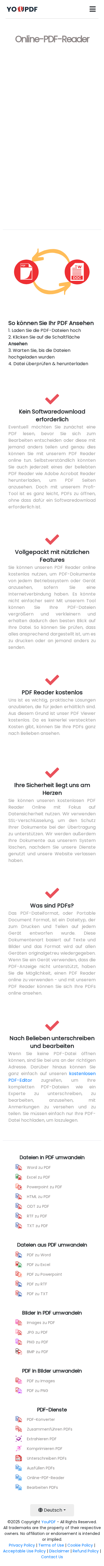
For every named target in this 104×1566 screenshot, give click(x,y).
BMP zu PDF (37, 1352)
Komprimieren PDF (44, 1448)
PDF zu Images (41, 1381)
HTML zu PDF (38, 1196)
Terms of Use (51, 1545)
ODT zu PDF (38, 1206)
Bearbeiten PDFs (42, 1487)
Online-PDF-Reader (45, 1478)
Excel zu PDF (38, 1177)
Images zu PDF (41, 1322)
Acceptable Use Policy (24, 1551)
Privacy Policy (22, 1545)
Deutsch (52, 1510)
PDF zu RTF (37, 1284)
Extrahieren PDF (42, 1439)
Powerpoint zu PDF (44, 1187)
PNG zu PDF (37, 1342)
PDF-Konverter (41, 1419)
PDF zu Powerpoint (44, 1274)
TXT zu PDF (37, 1226)
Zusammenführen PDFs (49, 1429)
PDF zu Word (39, 1255)
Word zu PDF (39, 1167)
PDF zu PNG (37, 1390)
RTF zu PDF (37, 1216)
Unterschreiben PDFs (47, 1458)
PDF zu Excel (38, 1264)
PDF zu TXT (37, 1294)
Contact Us (52, 1557)
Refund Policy (86, 1551)
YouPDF (48, 1522)
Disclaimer (59, 1551)
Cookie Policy (80, 1545)
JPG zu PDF (37, 1332)
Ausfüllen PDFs (41, 1468)
